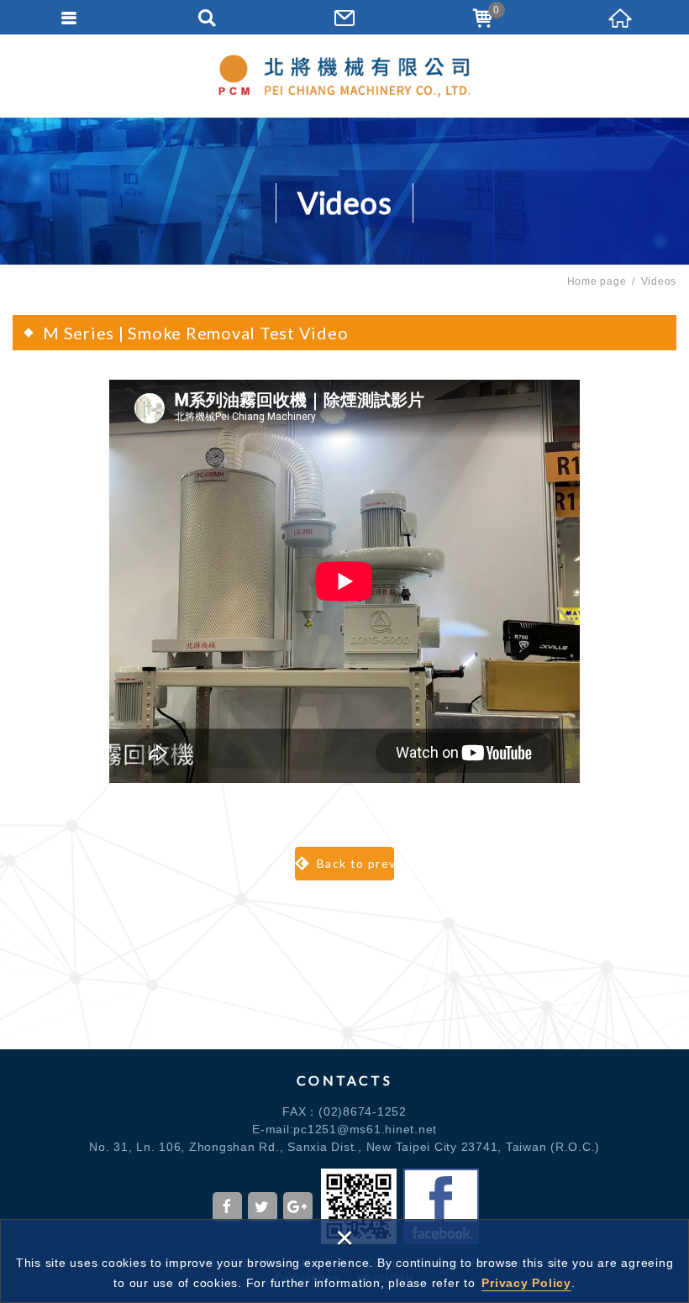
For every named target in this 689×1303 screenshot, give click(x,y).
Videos (659, 281)
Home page (597, 281)
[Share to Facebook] (227, 1207)
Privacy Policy (526, 1283)
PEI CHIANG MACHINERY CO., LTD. (344, 75)
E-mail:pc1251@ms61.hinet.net (344, 1129)
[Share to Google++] (298, 1207)
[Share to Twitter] (262, 1207)
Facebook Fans (441, 1206)
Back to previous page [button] (354, 863)
